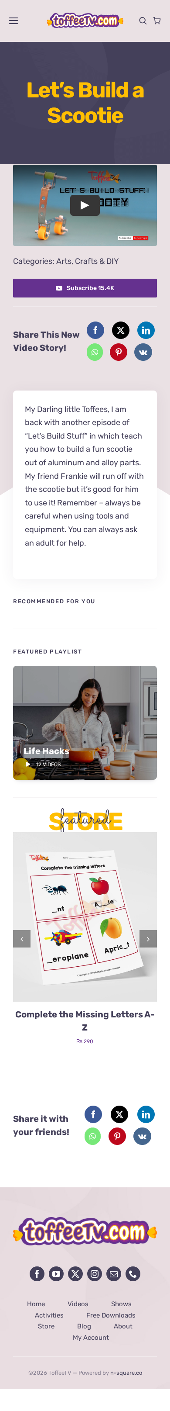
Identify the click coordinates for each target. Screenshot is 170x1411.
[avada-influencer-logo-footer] (85, 1221)
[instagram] (94, 1273)
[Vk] (143, 352)
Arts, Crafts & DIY (87, 261)
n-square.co (126, 1373)
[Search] (143, 20)
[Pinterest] (118, 352)
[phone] (133, 1273)
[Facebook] (95, 330)
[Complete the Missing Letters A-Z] (85, 837)
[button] (22, 939)
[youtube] (56, 1273)
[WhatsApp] (95, 352)
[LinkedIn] (146, 330)
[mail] (113, 1273)
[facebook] (37, 1273)
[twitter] (75, 1273)
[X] (121, 330)
